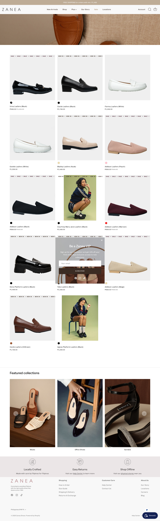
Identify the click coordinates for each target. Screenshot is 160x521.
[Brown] (11, 343)
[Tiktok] (84, 278)
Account (141, 9)
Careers (144, 492)
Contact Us (106, 489)
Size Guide (63, 489)
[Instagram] (80, 278)
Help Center (78, 473)
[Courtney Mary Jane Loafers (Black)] (80, 198)
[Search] (149, 9)
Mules (32, 450)
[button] (15, 413)
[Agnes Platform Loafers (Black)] (80, 318)
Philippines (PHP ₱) (17, 509)
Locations (107, 9)
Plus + (74, 9)
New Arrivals (52, 9)
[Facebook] (76, 278)
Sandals (127, 450)
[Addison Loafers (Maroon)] (127, 198)
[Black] (11, 102)
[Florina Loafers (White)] (127, 77)
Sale (96, 9)
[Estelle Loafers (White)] (32, 137)
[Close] (101, 240)
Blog (142, 495)
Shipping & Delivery (67, 492)
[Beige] (58, 163)
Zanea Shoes (20, 515)
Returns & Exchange (67, 495)
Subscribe (80, 271)
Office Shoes (80, 450)
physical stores (127, 473)
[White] (11, 163)
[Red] (106, 223)
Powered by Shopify (33, 515)
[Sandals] (127, 413)
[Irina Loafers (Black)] (32, 77)
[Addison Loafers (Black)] (32, 197)
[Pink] (106, 163)
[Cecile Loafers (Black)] (80, 77)
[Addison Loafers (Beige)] (127, 258)
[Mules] (32, 413)
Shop (64, 9)
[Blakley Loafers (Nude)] (80, 137)
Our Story (85, 9)
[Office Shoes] (80, 413)
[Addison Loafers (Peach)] (127, 137)
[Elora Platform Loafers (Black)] (32, 258)
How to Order (64, 485)
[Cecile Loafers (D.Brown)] (32, 318)
